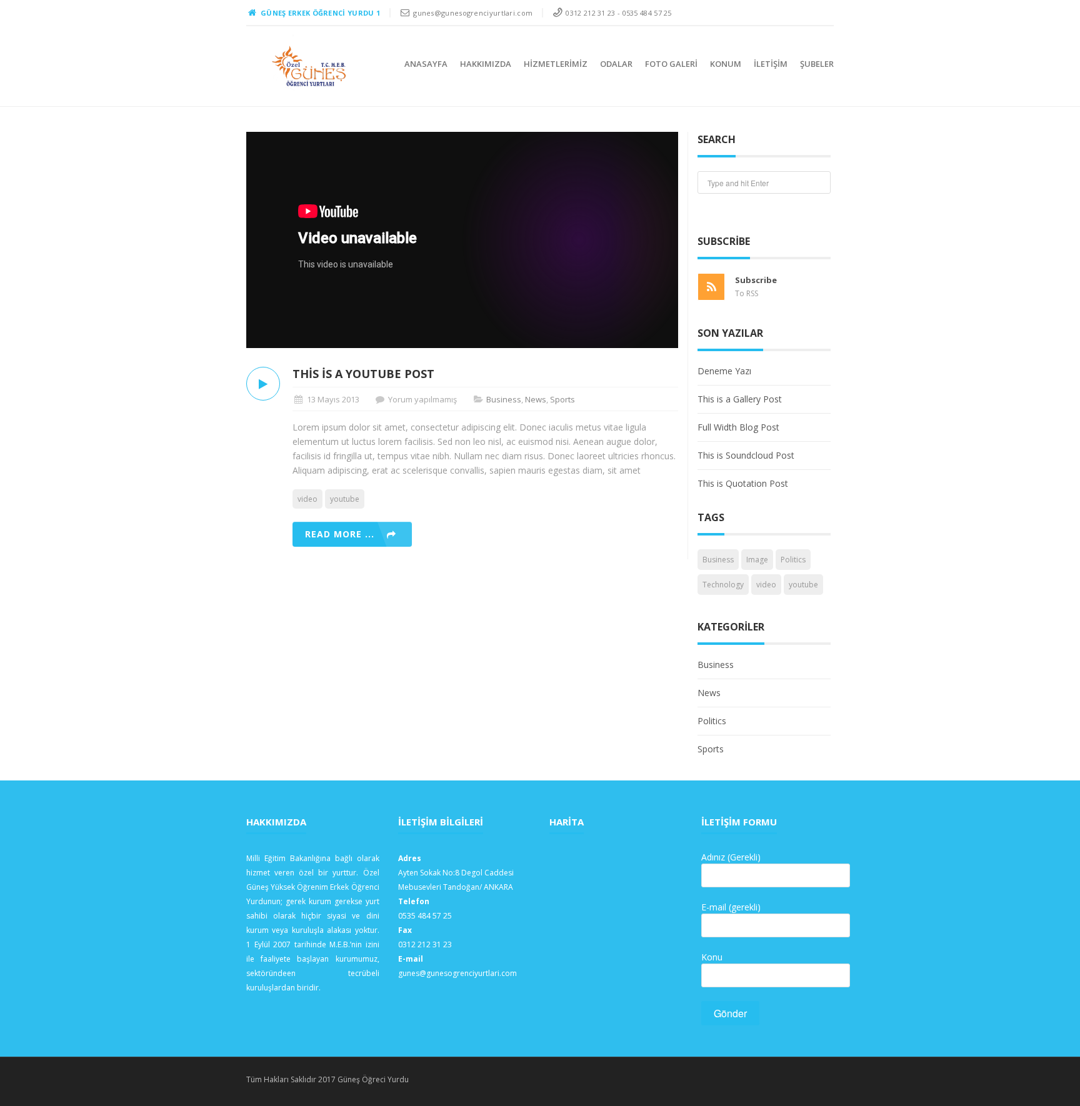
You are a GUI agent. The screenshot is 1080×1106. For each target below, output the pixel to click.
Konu (711, 957)
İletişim (771, 63)
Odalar (616, 63)
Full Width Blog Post (738, 427)
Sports (562, 399)
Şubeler (817, 63)
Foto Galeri (671, 63)
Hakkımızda (485, 63)
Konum (725, 63)
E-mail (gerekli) (731, 907)
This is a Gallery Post (740, 399)
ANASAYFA (426, 63)
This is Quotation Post (743, 483)
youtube (344, 499)
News (535, 399)
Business (503, 399)
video (308, 499)
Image (757, 559)
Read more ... (339, 534)
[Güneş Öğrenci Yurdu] (309, 66)
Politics (793, 559)
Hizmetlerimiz (556, 63)
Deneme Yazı (724, 371)
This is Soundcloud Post (746, 455)
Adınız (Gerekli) (731, 857)
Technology (723, 584)
